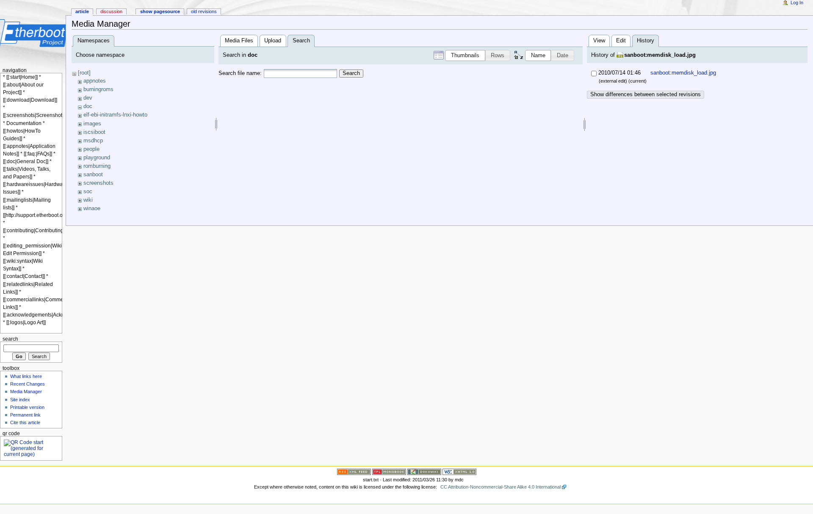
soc (87, 191)
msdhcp (93, 141)
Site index (20, 399)
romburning (97, 166)
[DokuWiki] (424, 471)
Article (82, 11)
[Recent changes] (354, 471)
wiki (88, 200)
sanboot (93, 175)
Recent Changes (27, 383)
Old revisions (204, 11)
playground (96, 158)
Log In (797, 2)
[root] (84, 73)
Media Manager (26, 391)
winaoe (91, 208)
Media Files (239, 41)
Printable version (27, 407)
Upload (272, 41)
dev (87, 98)
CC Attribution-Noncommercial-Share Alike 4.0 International (500, 486)
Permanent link (25, 414)
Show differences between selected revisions (645, 94)
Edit (621, 41)
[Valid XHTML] (459, 471)
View (599, 41)
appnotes (94, 81)
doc (87, 106)
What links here (26, 376)
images (92, 124)
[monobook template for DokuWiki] (389, 471)
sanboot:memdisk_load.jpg (660, 55)
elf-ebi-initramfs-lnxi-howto (115, 115)
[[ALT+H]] (33, 33)
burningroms (98, 89)
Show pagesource (160, 11)
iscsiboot (94, 132)
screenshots (98, 183)
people (91, 149)
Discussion (111, 11)
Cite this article (25, 422)
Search (351, 73)
